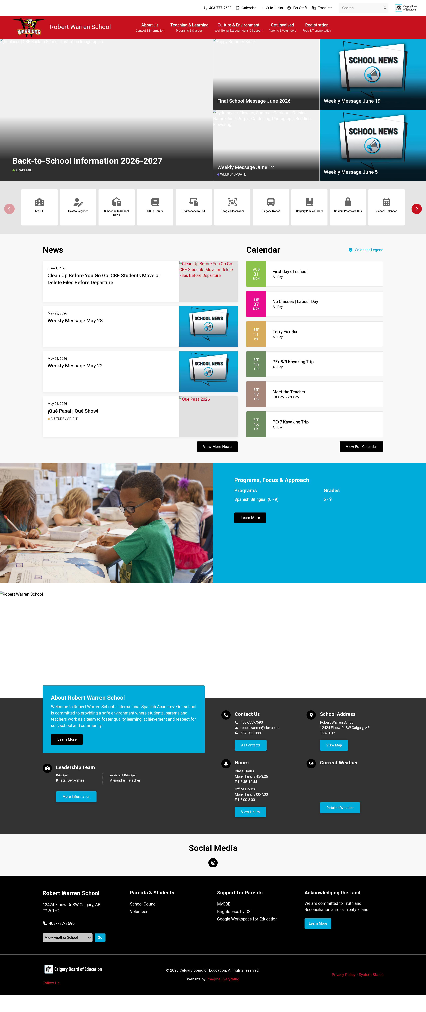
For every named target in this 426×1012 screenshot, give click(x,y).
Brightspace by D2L (235, 911)
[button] (417, 209)
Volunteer (139, 911)
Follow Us (51, 983)
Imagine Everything (223, 979)
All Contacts (250, 745)
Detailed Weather (340, 808)
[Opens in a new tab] (406, 8)
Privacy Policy (343, 974)
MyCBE (223, 904)
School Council (143, 904)
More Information (76, 797)
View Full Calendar (361, 446)
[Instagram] (213, 862)
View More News (217, 446)
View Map (334, 745)
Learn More (250, 517)
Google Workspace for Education (247, 919)
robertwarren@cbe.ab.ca (260, 728)
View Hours (250, 812)
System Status (371, 974)
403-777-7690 (252, 722)
